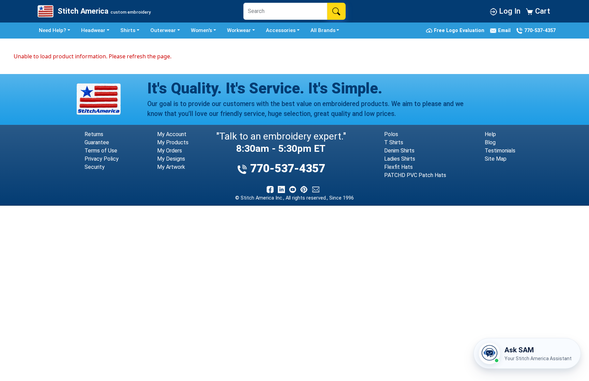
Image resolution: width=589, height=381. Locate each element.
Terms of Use (101, 150)
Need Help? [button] (52, 30)
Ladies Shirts (399, 159)
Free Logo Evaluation (460, 30)
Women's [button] (201, 30)
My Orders (169, 150)
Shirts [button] (127, 30)
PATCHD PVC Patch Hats (415, 175)
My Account (171, 134)
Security (95, 167)
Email (505, 30)
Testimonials (500, 150)
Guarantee (97, 142)
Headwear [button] (93, 30)
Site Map (496, 159)
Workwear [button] (239, 30)
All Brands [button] (323, 30)
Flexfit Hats (398, 167)
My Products (172, 142)
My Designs (171, 159)
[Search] (336, 11)
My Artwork (171, 167)
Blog (490, 142)
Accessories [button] (281, 30)
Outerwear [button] (163, 30)
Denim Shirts (399, 150)
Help (490, 134)
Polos (391, 134)
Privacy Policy (102, 159)
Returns (94, 134)
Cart (541, 10)
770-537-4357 (539, 30)
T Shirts (393, 142)
